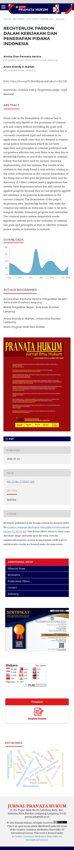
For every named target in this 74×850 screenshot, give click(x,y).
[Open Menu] (3, 6)
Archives (18, 19)
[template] (37, 714)
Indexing (13, 593)
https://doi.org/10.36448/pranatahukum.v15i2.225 (38, 81)
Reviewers (14, 574)
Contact (12, 587)
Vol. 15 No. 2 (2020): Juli (40, 19)
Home (7, 19)
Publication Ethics (19, 581)
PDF (11, 439)
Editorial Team (16, 568)
